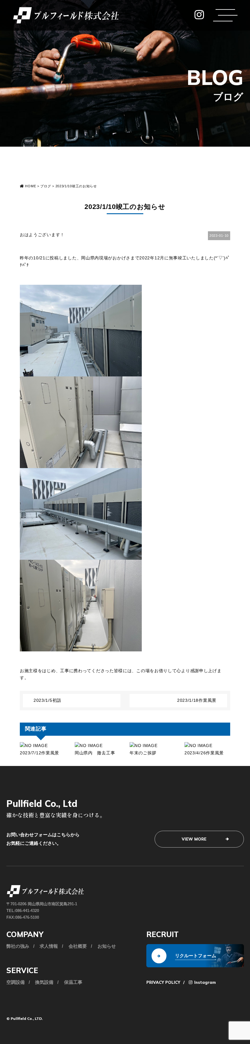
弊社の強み (17, 946)
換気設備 (44, 982)
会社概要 (78, 946)
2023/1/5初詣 (47, 700)
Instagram (204, 982)
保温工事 (73, 982)
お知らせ (107, 946)
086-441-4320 (27, 910)
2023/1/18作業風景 (196, 700)
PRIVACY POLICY (163, 982)
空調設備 (15, 982)
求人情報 (49, 946)
